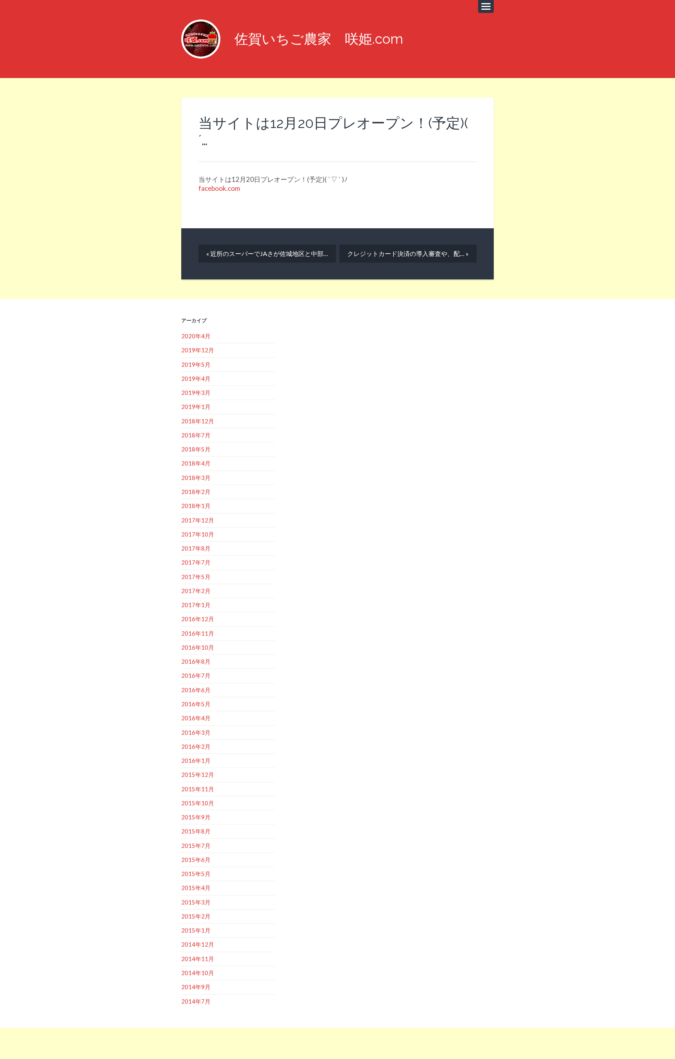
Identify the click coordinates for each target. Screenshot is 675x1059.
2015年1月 (196, 930)
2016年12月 (197, 618)
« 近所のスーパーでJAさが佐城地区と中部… (267, 253)
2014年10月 (197, 972)
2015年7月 (196, 845)
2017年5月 (196, 576)
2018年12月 (197, 421)
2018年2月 (196, 491)
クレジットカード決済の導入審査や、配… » (408, 253)
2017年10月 (197, 534)
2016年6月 (196, 689)
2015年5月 (196, 873)
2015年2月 (196, 916)
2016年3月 (196, 732)
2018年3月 (196, 477)
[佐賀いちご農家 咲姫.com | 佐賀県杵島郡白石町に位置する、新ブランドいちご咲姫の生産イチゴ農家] (200, 39)
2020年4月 (196, 335)
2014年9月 (196, 986)
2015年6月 (196, 859)
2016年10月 (197, 647)
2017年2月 (196, 590)
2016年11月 (197, 633)
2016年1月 (196, 760)
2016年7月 (196, 675)
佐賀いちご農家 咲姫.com (318, 39)
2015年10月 (197, 803)
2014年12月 (197, 944)
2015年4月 (196, 887)
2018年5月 (196, 449)
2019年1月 (196, 406)
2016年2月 (196, 746)
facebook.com (219, 188)
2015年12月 (197, 774)
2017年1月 (196, 604)
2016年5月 (196, 703)
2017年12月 (197, 520)
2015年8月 (196, 831)
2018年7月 (196, 435)
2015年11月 (197, 788)
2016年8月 (196, 661)
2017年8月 (196, 548)
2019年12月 (197, 350)
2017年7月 (196, 562)
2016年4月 (196, 717)
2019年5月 (196, 364)
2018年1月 (196, 505)
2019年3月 (196, 392)
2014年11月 (197, 958)
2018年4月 (196, 463)
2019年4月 (196, 378)
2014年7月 (196, 1001)
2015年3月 (196, 902)
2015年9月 (196, 817)
